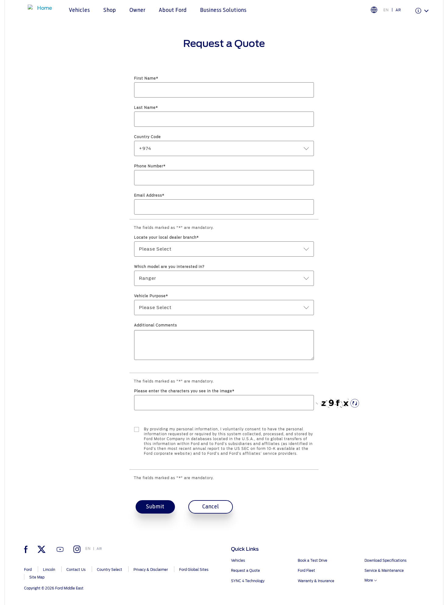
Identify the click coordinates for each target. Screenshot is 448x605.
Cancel (210, 507)
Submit (155, 507)
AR (398, 10)
